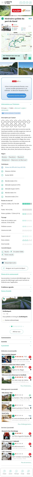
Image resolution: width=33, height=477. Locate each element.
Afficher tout (16, 332)
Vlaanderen (12, 157)
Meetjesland (5, 160)
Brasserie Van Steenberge (10, 431)
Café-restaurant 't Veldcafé (10, 441)
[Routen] (21, 13)
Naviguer (4, 473)
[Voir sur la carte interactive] (16, 51)
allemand (17, 108)
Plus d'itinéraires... (26, 386)
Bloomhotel (5, 403)
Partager (22, 473)
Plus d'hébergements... (25, 424)
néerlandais (4, 110)
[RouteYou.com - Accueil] (8, 2)
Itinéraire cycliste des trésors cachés (13, 365)
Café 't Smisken (7, 451)
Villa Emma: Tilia (7, 393)
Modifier (28, 473)
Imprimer (10, 473)
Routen (15, 24)
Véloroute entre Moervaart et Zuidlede (14, 375)
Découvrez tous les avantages (16, 95)
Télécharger (16, 473)
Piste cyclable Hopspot (9, 354)
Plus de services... (26, 462)
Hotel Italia (5, 413)
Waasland (21, 157)
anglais (23, 108)
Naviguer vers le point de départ (15, 268)
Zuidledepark (7, 311)
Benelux (4, 157)
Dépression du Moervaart (19, 160)
